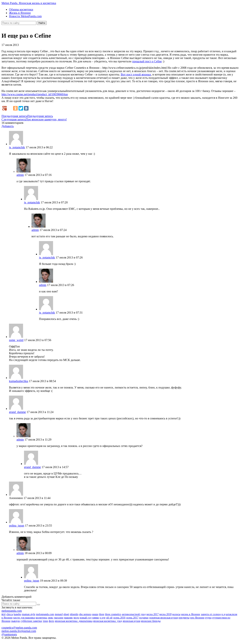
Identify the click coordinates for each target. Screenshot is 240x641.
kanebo (17, 614)
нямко (95, 617)
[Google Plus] (4, 108)
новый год (86, 617)
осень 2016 (119, 617)
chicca (9, 614)
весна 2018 (165, 614)
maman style (28, 614)
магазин (58, 617)
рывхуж (15, 621)
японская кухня (131, 621)
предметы (183, 617)
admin (20, 174)
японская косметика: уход (107, 621)
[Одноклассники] (15, 108)
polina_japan (16, 525)
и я (223, 614)
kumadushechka (18, 381)
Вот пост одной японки (136, 74)
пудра (208, 617)
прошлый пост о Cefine (147, 61)
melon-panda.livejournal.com (19, 631)
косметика (41, 617)
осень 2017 (132, 617)
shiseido (74, 614)
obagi (66, 614)
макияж (68, 617)
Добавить (8, 126)
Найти (41, 23)
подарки (143, 617)
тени (45, 621)
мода (76, 617)
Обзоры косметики (21, 9)
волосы (176, 614)
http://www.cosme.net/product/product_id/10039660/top (35, 94)
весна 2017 (152, 614)
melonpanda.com (12, 610)
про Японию (197, 617)
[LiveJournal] (10, 108)
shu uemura (85, 614)
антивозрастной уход (134, 614)
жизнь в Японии (190, 614)
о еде (102, 617)
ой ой (109, 617)
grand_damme (17, 412)
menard (59, 614)
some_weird (16, 340)
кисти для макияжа (24, 617)
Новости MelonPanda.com (25, 16)
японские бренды (150, 621)
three (101, 614)
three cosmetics (113, 614)
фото (51, 621)
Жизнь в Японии (20, 12)
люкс (50, 617)
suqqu (95, 614)
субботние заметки (31, 621)
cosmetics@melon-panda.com (19, 627)
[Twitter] (21, 108)
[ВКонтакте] (26, 108)
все (4, 614)
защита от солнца (211, 614)
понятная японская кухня (163, 617)
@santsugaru (9, 634)
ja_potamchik (17, 147)
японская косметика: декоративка (73, 621)
